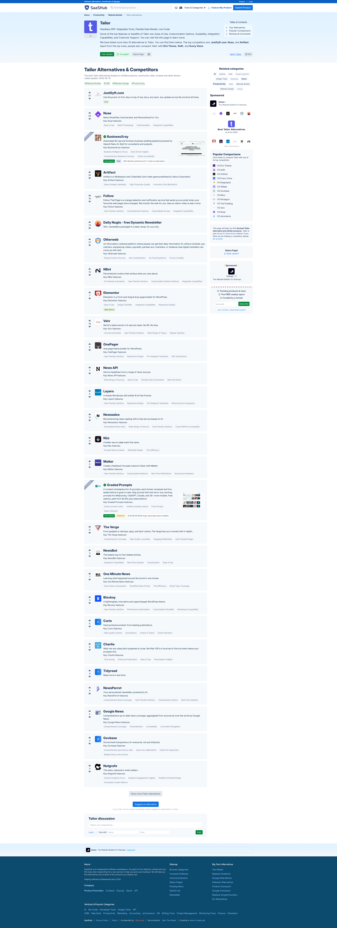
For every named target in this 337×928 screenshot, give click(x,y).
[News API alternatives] (98, 369)
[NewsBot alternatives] (98, 551)
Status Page (138, 54)
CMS (230, 74)
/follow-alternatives (96, 192)
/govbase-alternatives (97, 735)
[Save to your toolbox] (90, 36)
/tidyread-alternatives (97, 667)
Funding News (176, 886)
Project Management (187, 913)
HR (158, 913)
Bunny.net (140, 920)
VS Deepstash (224, 182)
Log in (91, 832)
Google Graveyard (221, 890)
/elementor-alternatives (97, 289)
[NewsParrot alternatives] (98, 689)
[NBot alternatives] (98, 270)
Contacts (110, 890)
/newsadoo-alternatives (98, 411)
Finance (222, 913)
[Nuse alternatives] (98, 114)
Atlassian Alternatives (222, 882)
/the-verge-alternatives (97, 524)
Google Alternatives (222, 878)
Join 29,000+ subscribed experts (231, 310)
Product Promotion (93, 890)
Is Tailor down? (231, 253)
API (136, 890)
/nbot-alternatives (95, 266)
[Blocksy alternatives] (98, 598)
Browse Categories (179, 869)
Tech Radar (217, 869)
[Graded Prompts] (98, 486)
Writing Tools (168, 913)
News (244, 79)
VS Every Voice (224, 178)
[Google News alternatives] (98, 712)
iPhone (239, 89)
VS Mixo (221, 195)
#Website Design (120, 83)
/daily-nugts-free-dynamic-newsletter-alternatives (111, 219)
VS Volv (221, 207)
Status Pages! (176, 882)
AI (215, 74)
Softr (180, 46)
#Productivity (138, 83)
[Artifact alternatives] (98, 173)
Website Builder (243, 84)
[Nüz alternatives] (98, 439)
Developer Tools (108, 909)
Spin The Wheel (169, 920)
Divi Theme (169, 46)
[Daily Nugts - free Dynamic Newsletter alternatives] (98, 223)
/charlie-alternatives (96, 641)
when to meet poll (197, 920)
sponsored (131, 850)
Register (242, 2)
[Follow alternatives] (98, 197)
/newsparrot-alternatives (98, 685)
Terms (114, 920)
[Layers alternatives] (98, 392)
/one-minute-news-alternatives (101, 571)
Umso (230, 276)
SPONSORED (88, 135)
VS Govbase (223, 191)
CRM (86, 913)
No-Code (93, 909)
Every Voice (196, 46)
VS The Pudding (225, 203)
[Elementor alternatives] (98, 294)
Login (251, 2)
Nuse (231, 42)
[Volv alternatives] (98, 322)
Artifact (244, 42)
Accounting (134, 913)
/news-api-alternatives (97, 364)
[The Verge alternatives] (98, 528)
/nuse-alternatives (95, 110)
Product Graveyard (221, 886)
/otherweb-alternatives (97, 236)
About (129, 890)
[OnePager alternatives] (98, 345)
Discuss (120, 890)
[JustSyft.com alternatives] (98, 94)
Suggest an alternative (146, 804)
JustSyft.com (218, 42)
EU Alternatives (229, 233)
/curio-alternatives (95, 617)
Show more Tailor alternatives (145, 793)
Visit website (107, 54)
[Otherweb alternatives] (98, 240)
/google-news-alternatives (99, 708)
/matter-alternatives (96, 458)
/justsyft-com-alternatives (99, 89)
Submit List (175, 890)
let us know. (218, 239)
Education (232, 913)
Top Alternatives (237, 27)
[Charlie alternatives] (98, 645)
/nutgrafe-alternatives (97, 762)
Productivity (219, 84)
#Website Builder (93, 83)
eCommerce (149, 913)
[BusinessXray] (98, 138)
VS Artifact (222, 174)
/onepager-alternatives (97, 341)
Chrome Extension (179, 878)
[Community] (181, 7)
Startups (116, 2)
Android (222, 74)
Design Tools (221, 79)
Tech (231, 84)
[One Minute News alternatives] (98, 575)
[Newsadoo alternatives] (98, 416)
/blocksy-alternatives (96, 594)
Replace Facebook (221, 873)
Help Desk (96, 913)
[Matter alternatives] (98, 462)
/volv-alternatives (95, 317)
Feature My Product (221, 7)
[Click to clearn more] (168, 850)
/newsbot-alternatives (97, 547)
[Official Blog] (149, 54)
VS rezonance (224, 216)
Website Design (227, 89)
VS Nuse (221, 212)
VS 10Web (222, 186)
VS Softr (221, 170)
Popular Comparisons (240, 30)
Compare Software (179, 873)
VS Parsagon (223, 199)
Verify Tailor (236, 54)
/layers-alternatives (95, 388)
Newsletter (175, 895)
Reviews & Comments (239, 34)
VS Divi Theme (224, 165)
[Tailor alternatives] (90, 27)
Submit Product (243, 7)
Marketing (234, 79)
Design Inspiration (242, 74)
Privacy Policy (102, 920)
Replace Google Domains (224, 895)
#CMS (107, 83)
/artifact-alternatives (96, 169)
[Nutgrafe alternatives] (98, 767)
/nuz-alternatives (94, 435)
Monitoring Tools (207, 913)
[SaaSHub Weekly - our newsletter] (176, 7)
